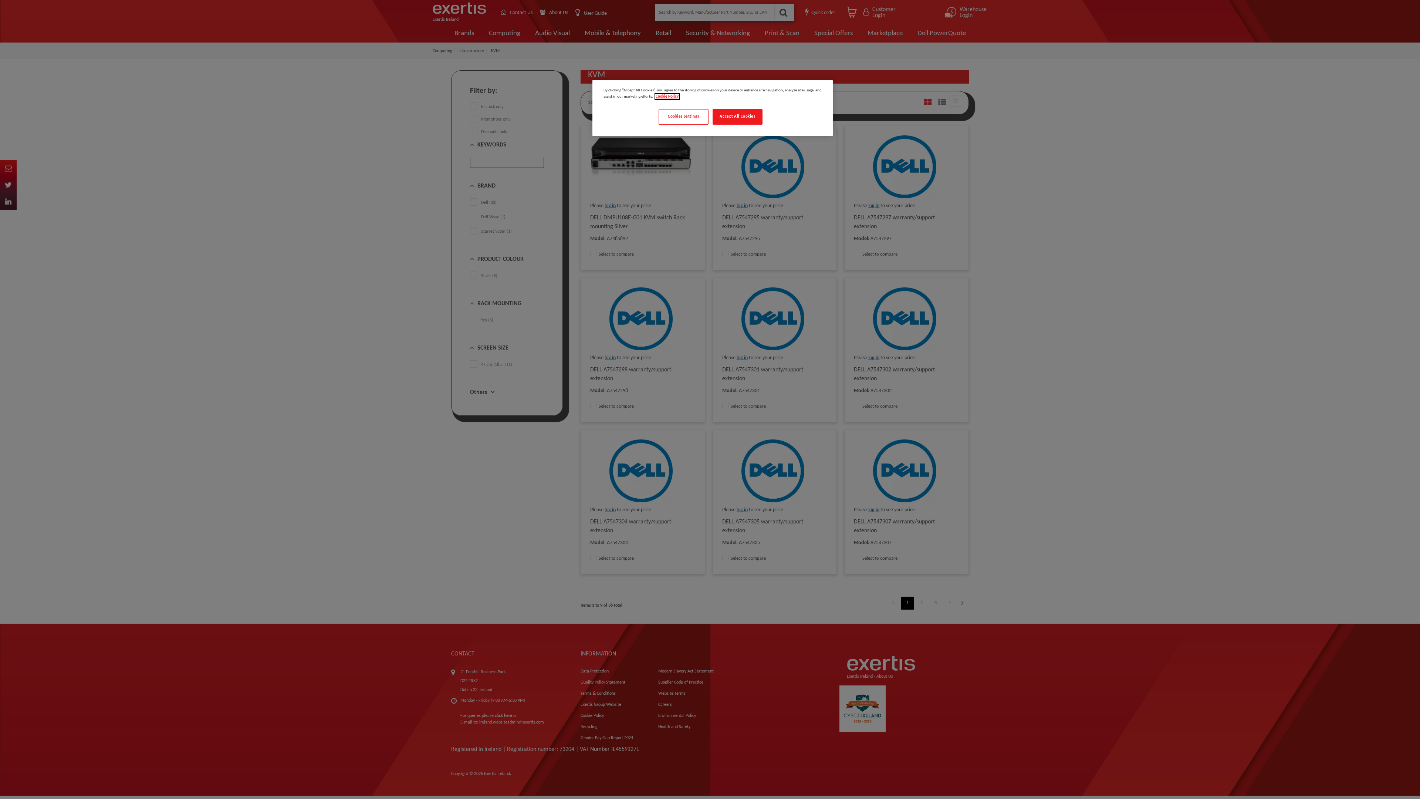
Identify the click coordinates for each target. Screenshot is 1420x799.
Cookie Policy (667, 96)
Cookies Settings (683, 116)
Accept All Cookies (737, 116)
